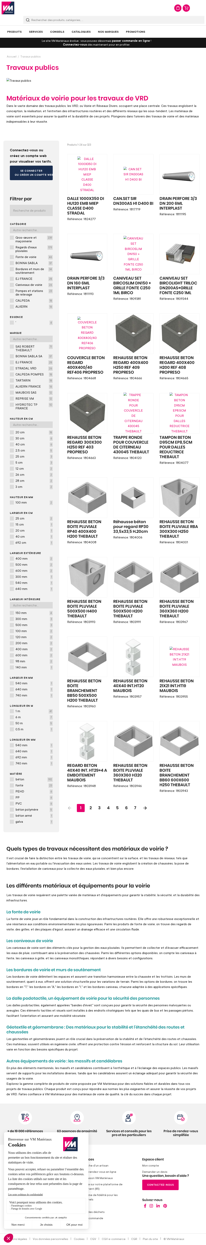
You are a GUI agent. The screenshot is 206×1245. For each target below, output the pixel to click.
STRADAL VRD (33, 368)
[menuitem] (14, 31)
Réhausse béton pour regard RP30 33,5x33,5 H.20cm (130, 527)
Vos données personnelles (50, 1239)
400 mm (33, 558)
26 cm (33, 474)
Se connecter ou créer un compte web (34, 173)
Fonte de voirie (33, 257)
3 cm (33, 486)
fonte (33, 785)
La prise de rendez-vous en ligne (94, 1172)
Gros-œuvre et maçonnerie (33, 239)
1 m (33, 711)
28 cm (33, 480)
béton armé (33, 815)
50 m (33, 723)
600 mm (33, 570)
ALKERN (33, 306)
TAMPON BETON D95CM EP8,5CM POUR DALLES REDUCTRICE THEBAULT (176, 447)
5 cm (33, 462)
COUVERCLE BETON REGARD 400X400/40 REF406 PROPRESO (86, 365)
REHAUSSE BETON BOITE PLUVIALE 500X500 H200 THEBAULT (130, 609)
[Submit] (28, 20)
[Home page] (145, 1207)
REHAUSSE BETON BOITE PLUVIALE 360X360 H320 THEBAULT (130, 773)
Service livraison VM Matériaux (93, 1178)
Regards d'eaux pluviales (33, 249)
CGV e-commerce (114, 1239)
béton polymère (33, 809)
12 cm (33, 468)
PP (33, 797)
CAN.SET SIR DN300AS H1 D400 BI (133, 201)
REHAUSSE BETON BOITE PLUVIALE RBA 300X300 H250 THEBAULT (179, 529)
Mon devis (177, 8)
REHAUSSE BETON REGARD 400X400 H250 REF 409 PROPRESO (130, 365)
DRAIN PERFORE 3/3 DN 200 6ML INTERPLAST (178, 203)
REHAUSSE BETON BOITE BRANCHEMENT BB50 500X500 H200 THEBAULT (84, 690)
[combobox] (113, 20)
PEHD (33, 791)
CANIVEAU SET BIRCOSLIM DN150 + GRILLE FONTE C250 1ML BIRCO (132, 285)
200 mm (33, 643)
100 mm (33, 502)
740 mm (33, 695)
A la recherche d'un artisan (90, 1165)
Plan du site (150, 1239)
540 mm (33, 582)
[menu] (103, 32)
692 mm (33, 757)
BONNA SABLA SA (33, 356)
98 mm (33, 661)
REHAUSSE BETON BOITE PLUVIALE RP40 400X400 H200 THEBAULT (84, 529)
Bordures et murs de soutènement (33, 270)
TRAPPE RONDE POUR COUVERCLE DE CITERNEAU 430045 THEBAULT (131, 445)
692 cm (33, 542)
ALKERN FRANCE (33, 386)
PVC (33, 803)
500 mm (33, 564)
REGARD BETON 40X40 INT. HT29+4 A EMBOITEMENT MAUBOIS (87, 773)
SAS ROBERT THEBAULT (33, 348)
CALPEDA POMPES (33, 374)
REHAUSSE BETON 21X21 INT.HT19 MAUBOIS (177, 686)
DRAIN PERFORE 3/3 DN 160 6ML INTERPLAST (86, 283)
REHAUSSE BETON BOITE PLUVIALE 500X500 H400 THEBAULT (84, 609)
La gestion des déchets (89, 1212)
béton (33, 779)
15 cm (33, 524)
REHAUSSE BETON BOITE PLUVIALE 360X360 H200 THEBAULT (177, 609)
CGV (93, 1239)
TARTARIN (33, 380)
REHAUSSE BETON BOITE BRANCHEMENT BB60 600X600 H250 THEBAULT (177, 775)
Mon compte (150, 1165)
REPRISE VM (33, 398)
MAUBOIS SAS (33, 392)
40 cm (33, 444)
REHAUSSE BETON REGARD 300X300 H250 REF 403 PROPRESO (84, 445)
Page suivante (145, 808)
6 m (33, 717)
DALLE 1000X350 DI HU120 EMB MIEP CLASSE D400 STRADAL (85, 206)
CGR (134, 1239)
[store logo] (8, 8)
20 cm (33, 432)
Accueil (11, 56)
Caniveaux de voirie (33, 284)
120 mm (33, 637)
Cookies (79, 1239)
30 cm (33, 438)
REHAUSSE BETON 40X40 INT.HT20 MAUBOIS (130, 686)
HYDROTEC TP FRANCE (33, 406)
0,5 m (33, 729)
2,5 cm (33, 450)
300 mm (33, 576)
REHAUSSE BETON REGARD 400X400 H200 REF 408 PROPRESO (177, 365)
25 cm (33, 456)
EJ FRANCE (33, 278)
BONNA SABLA (33, 263)
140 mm (33, 667)
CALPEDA (33, 300)
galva (33, 821)
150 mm (33, 613)
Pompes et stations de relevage (33, 292)
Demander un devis (154, 1172)
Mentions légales (16, 1239)
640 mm (33, 589)
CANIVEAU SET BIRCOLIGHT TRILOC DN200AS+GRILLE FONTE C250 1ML (178, 285)
